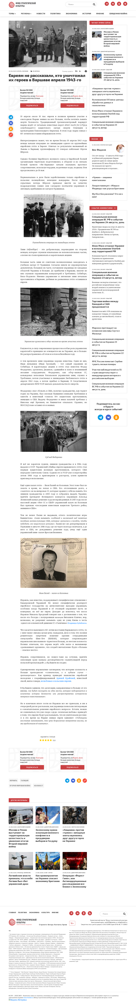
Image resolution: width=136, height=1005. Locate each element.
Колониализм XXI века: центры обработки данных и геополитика (108, 102)
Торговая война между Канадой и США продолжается (105, 304)
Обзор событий (106, 69)
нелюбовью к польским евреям (56, 681)
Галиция (24, 780)
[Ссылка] (11, 135)
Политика (55, 13)
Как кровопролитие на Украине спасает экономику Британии (48, 878)
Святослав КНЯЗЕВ (77, 827)
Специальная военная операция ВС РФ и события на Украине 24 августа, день (114, 76)
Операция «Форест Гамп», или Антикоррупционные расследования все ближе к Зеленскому (74, 881)
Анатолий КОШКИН (24, 827)
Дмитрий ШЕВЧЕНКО (51, 827)
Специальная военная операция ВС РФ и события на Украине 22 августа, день (108, 386)
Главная (12, 912)
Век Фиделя (99, 149)
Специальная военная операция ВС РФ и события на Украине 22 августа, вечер (108, 353)
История (86, 13)
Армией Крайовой (65, 678)
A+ (76, 71)
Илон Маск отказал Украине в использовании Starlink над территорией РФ (107, 113)
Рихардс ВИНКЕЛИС (24, 872)
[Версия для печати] (86, 71)
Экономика (71, 13)
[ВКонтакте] (11, 123)
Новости (41, 13)
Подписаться (32, 105)
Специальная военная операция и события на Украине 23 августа (108, 342)
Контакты (58, 925)
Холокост (38, 786)
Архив (64, 925)
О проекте (43, 925)
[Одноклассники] (11, 129)
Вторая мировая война (20, 786)
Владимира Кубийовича (77, 623)
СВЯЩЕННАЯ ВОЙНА (118, 13)
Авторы (50, 925)
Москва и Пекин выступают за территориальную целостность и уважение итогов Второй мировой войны (19, 838)
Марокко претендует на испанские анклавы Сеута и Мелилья (106, 331)
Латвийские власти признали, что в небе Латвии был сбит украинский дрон (21, 879)
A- (80, 71)
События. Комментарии (101, 208)
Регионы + (26, 13)
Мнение (100, 13)
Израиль (13, 780)
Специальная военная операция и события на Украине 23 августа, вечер (108, 125)
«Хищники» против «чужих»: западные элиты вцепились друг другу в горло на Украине (74, 835)
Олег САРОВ (48, 872)
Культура (45, 912)
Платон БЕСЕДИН (106, 145)
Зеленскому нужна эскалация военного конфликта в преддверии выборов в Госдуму (47, 835)
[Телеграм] (11, 117)
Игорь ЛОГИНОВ (22, 71)
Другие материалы (19, 800)
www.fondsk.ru (28, 997)
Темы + (12, 13)
